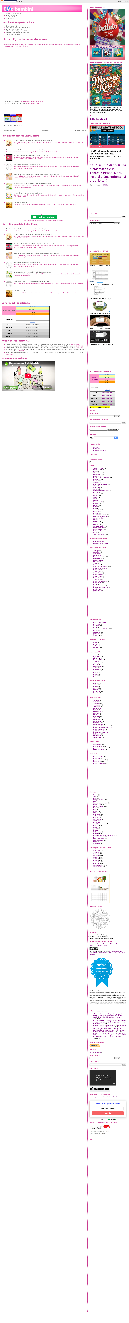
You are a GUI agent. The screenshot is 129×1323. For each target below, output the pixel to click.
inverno (95, 503)
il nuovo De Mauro (99, 450)
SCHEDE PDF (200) (107, 401)
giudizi (95, 829)
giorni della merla (99, 729)
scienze (95, 635)
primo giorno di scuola (100, 748)
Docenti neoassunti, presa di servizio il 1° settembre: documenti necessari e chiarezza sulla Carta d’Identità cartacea (44, 352)
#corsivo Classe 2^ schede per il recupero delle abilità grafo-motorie (36, 174)
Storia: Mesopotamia (100, 581)
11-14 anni (96, 850)
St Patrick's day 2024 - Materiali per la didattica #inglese (32, 183)
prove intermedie (99, 763)
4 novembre (97, 553)
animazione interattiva (11, 101)
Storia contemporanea (100, 566)
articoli (95, 486)
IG (100, 185)
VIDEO (95, 812)
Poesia (95, 481)
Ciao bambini (9, 310)
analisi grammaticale (100, 484)
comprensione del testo (101, 490)
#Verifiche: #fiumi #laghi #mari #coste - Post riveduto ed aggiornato (28, 150)
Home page (45, 130)
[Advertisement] (104, 199)
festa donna (97, 719)
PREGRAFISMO (97, 659)
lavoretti (96, 669)
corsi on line (97, 819)
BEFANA (96, 710)
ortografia (96, 510)
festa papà (96, 722)
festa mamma (97, 721)
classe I (95, 857)
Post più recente (9, 130)
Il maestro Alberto (109, 944)
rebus (95, 519)
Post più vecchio (80, 130)
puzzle (95, 676)
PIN (103, 185)
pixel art (96, 674)
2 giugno (96, 550)
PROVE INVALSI (98, 757)
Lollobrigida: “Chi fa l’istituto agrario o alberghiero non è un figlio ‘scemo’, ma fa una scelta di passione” (40, 347)
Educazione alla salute (100, 622)
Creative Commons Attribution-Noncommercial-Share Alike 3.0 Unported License (107, 952)
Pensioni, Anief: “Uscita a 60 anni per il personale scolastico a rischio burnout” (109, 1026)
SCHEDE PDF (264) (107, 395)
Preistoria (96, 561)
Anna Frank (97, 555)
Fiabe (95, 471)
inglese (95, 830)
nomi (95, 508)
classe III (96, 860)
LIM (94, 809)
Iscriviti (108, 1113)
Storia (95, 563)
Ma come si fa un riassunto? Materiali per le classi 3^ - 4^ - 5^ (34, 155)
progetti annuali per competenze (104, 835)
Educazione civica (99, 557)
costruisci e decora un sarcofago (14, 103)
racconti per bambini (100, 516)
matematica (97, 646)
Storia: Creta (97, 571)
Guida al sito (10, 18)
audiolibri (96, 487)
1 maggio (96, 700)
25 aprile (96, 552)
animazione (97, 814)
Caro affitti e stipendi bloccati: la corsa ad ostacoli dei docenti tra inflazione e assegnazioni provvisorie (40, 346)
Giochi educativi (98, 806)
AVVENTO (96, 706)
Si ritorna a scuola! (12, 26)
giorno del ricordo (99, 586)
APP (94, 796)
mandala (96, 833)
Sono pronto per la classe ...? (15, 29)
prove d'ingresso (98, 760)
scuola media (97, 867)
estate (95, 498)
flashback (96, 500)
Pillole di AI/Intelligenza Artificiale (17, 31)
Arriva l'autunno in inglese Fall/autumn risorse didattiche (33, 140)
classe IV (12, 125)
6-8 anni (96, 854)
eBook (95, 497)
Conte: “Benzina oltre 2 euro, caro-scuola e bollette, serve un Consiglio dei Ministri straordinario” (38, 344)
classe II (96, 858)
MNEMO (95, 811)
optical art (96, 671)
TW (107, 185)
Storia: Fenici (97, 576)
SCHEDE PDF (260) (107, 398)
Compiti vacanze (98, 468)
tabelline (96, 647)
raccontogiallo (98, 518)
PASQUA (95, 714)
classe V (96, 863)
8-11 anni (6, 125)
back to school (98, 746)
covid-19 (96, 820)
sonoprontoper (98, 840)
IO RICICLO (96, 624)
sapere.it (96, 447)
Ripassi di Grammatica (13, 34)
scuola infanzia (98, 865)
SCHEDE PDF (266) (107, 392)
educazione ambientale (101, 629)
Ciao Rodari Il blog (99, 541)
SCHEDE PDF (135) (107, 404)
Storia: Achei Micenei (100, 568)
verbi (95, 532)
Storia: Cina (97, 570)
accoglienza (97, 744)
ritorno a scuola (98, 749)
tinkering (96, 693)
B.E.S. (95, 798)
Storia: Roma (97, 582)
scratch (95, 689)
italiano (95, 505)
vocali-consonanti (99, 534)
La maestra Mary (101, 945)
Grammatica (97, 474)
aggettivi (96, 482)
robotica (96, 688)
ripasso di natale (98, 838)
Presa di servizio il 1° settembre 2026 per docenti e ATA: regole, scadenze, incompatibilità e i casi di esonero (109, 1021)
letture (95, 506)
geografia (96, 632)
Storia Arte (96, 565)
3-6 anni (96, 852)
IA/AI (95, 808)
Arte (94, 655)
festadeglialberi (98, 724)
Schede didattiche (11, 15)
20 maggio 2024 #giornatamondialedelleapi (28, 193)
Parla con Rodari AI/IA (100, 543)
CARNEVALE (97, 711)
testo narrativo (98, 529)
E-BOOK (32, 322)
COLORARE (96, 656)
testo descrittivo (98, 526)
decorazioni (97, 666)
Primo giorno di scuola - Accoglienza (18, 27)
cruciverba (96, 494)
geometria (96, 644)
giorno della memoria (100, 587)
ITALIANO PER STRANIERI (101, 477)
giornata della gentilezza (101, 726)
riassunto (96, 521)
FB (105, 185)
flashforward (97, 502)
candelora (96, 716)
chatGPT (96, 817)
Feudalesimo (97, 558)
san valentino (97, 737)
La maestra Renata (96, 944)
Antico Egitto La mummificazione (25, 39)
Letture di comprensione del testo (17, 32)
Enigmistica (97, 469)
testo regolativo (98, 531)
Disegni (95, 658)
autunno (96, 489)
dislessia (96, 825)
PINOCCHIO (96, 479)
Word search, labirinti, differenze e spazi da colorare (31, 281)
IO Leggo (96, 476)
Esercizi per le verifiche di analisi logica (27, 164)
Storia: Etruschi (98, 574)
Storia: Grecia (97, 578)
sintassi (95, 524)
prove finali (97, 761)
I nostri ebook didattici (13, 13)
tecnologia (96, 691)
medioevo (96, 589)
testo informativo (99, 527)
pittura (95, 672)
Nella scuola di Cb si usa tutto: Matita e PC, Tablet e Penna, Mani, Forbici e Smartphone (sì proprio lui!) (108, 172)
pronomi (96, 513)
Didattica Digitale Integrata (15, 17)
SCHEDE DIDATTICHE (32, 325)
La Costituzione (98, 560)
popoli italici (97, 590)
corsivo (95, 492)
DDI (94, 801)
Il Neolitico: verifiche (20, 202)
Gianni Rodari (97, 473)
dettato (95, 495)
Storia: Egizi (18, 125)
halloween (96, 734)
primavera (96, 511)
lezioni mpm (97, 832)
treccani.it (96, 448)
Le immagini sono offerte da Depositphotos (104, 1097)
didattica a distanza (99, 824)
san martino (97, 523)
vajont (95, 841)
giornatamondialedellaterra (102, 727)
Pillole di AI (98, 119)
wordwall (96, 843)
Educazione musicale (100, 803)
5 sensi (95, 795)
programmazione (99, 837)
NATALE (96, 713)
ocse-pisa (96, 758)
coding (95, 683)
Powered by (103, 1119)
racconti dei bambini (100, 515)
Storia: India (97, 579)
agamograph (97, 663)
